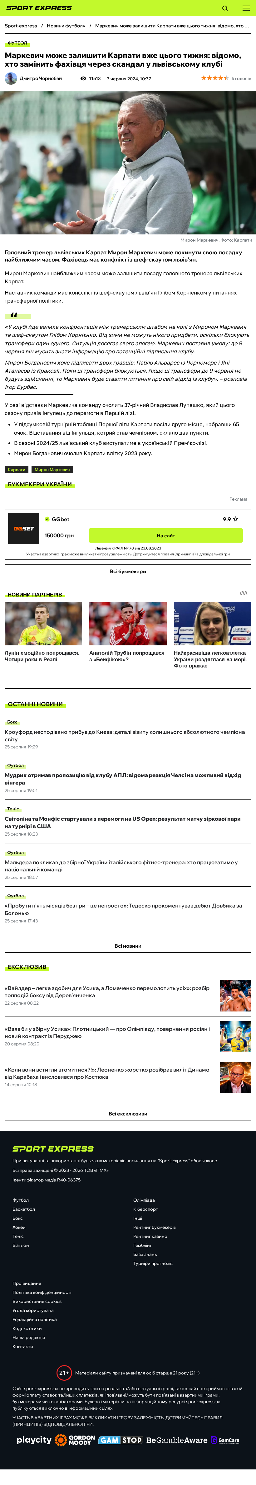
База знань (145, 1254)
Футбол (17, 43)
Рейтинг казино (150, 1236)
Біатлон (20, 1245)
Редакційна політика (34, 1319)
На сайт (166, 536)
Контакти (22, 1346)
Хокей (19, 1227)
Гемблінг (142, 1245)
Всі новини (128, 946)
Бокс (12, 722)
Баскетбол (23, 1209)
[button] (225, 9)
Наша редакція (28, 1337)
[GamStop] (120, 1440)
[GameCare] (225, 1440)
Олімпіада (144, 1200)
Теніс (13, 809)
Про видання (26, 1283)
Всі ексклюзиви (128, 1113)
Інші (137, 1218)
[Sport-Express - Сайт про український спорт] (36, 8)
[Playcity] (34, 1440)
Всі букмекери (128, 571)
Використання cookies (37, 1301)
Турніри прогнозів (153, 1263)
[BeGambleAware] (177, 1441)
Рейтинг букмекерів (154, 1227)
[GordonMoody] (75, 1441)
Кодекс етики (27, 1328)
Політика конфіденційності (41, 1292)
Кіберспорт (145, 1209)
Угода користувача (33, 1310)
